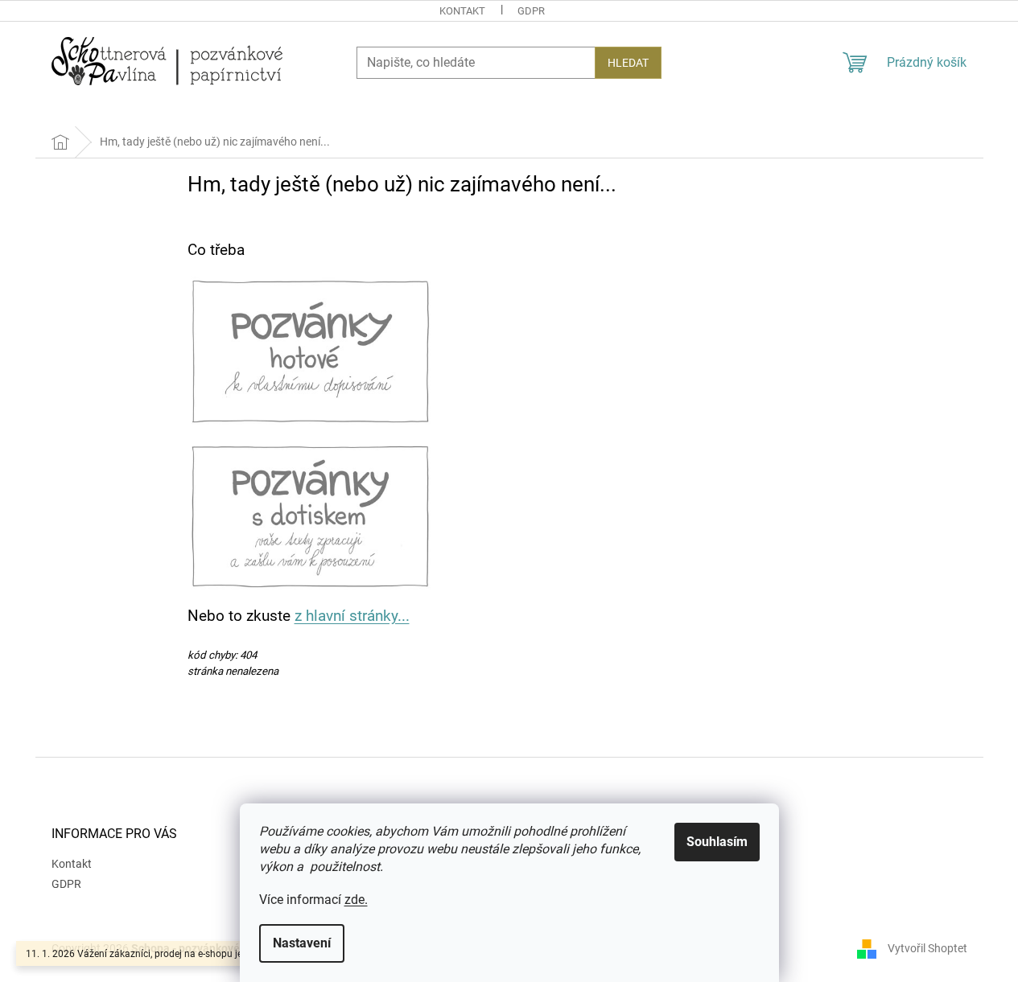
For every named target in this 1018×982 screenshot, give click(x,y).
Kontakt (462, 11)
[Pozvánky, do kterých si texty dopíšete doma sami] (310, 350)
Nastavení (302, 943)
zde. (356, 899)
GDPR (531, 11)
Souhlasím (717, 841)
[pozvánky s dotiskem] (310, 514)
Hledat (628, 62)
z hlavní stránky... (352, 616)
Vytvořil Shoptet (927, 948)
